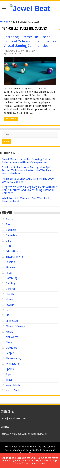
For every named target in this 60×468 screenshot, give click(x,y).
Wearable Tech (14, 385)
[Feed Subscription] (59, 28)
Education (12, 251)
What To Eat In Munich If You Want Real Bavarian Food (25, 200)
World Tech (13, 390)
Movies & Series (15, 326)
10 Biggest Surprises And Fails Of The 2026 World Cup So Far (28, 180)
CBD (8, 246)
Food (9, 272)
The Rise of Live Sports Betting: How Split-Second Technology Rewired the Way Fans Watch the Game (27, 170)
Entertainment (14, 256)
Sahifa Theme (9, 458)
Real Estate (12, 363)
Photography (13, 358)
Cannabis (11, 235)
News (9, 342)
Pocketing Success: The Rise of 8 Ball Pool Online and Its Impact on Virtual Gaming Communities (30, 41)
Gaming (33, 51)
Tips (8, 374)
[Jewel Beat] (30, 8)
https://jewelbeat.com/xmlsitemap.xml (24, 433)
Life (8, 315)
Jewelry (10, 304)
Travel (9, 379)
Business (11, 229)
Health (10, 294)
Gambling (12, 278)
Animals (11, 219)
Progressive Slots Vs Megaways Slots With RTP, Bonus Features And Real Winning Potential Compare (29, 190)
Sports (10, 369)
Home (7, 21)
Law (8, 310)
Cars (8, 240)
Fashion (10, 262)
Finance (10, 267)
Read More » (11, 119)
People (10, 353)
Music (9, 331)
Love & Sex (12, 320)
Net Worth (12, 337)
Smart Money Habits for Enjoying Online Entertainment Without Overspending (26, 161)
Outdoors (11, 347)
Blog (8, 224)
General (10, 288)
